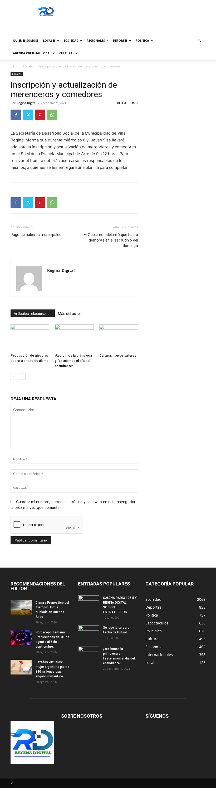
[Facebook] (16, 115)
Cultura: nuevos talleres (117, 355)
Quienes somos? (25, 40)
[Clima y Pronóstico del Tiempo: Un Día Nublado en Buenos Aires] (21, 607)
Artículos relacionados (33, 314)
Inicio (14, 66)
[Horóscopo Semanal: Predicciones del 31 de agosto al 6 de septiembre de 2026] (21, 637)
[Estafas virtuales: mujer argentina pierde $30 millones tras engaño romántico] (21, 667)
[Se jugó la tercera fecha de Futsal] (88, 632)
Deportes (120, 40)
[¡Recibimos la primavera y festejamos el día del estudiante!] (74, 337)
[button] (199, 40)
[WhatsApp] (52, 115)
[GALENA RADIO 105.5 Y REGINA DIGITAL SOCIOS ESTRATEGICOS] (88, 602)
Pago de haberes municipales (36, 234)
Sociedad (71, 40)
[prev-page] (14, 376)
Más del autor (69, 314)
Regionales (96, 40)
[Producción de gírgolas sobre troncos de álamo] (30, 337)
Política (142, 40)
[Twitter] (28, 115)
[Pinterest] (40, 115)
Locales (49, 40)
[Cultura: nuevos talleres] (118, 337)
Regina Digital (26, 103)
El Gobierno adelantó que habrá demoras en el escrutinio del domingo (111, 240)
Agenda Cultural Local (32, 53)
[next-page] (22, 376)
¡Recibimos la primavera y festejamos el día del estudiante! (73, 360)
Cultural (66, 53)
